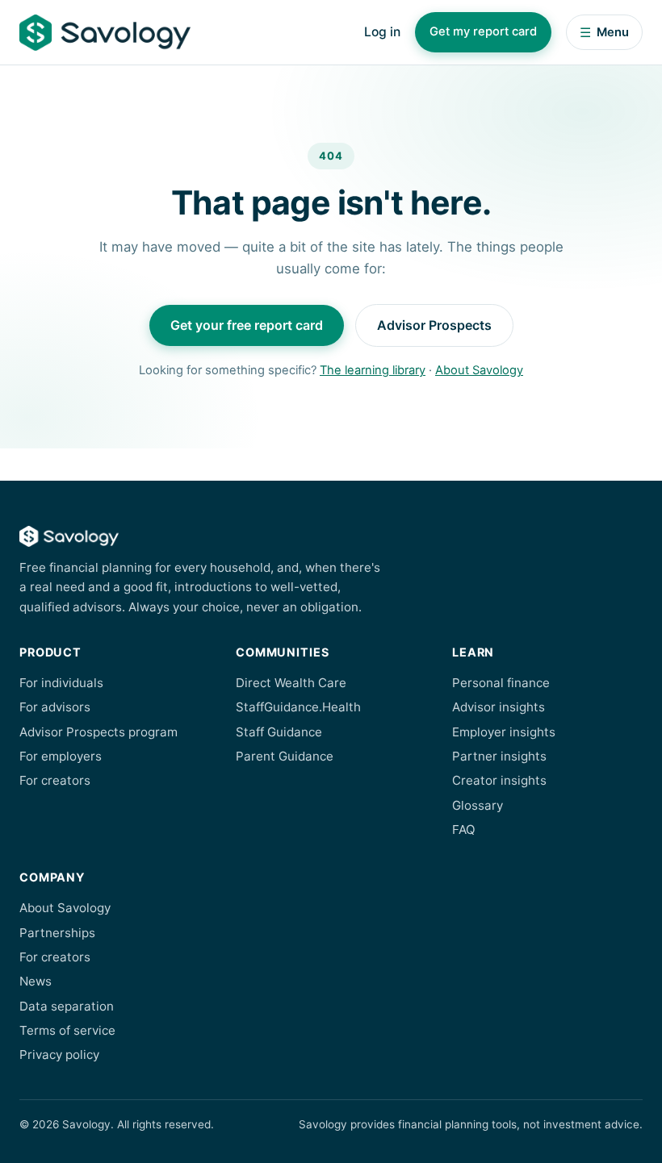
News (35, 981)
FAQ (464, 829)
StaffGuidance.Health (298, 707)
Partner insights (499, 756)
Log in (382, 32)
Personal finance (501, 682)
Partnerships (57, 932)
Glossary (477, 805)
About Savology (479, 370)
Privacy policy (59, 1054)
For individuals (61, 682)
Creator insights (499, 780)
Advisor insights (498, 707)
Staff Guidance (279, 732)
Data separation (66, 1006)
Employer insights (503, 732)
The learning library (372, 370)
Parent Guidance (284, 756)
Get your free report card (246, 325)
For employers (60, 756)
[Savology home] (105, 33)
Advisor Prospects (434, 325)
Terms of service (67, 1030)
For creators (54, 780)
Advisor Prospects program (98, 732)
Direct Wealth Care (291, 682)
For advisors (54, 707)
